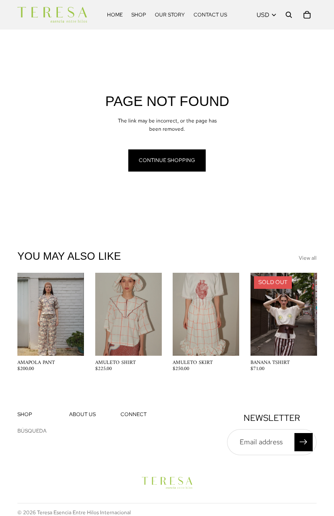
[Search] (288, 14)
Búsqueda (32, 430)
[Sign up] (303, 442)
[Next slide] (151, 314)
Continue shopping (167, 160)
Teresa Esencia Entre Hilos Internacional (84, 512)
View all (308, 258)
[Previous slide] (104, 314)
